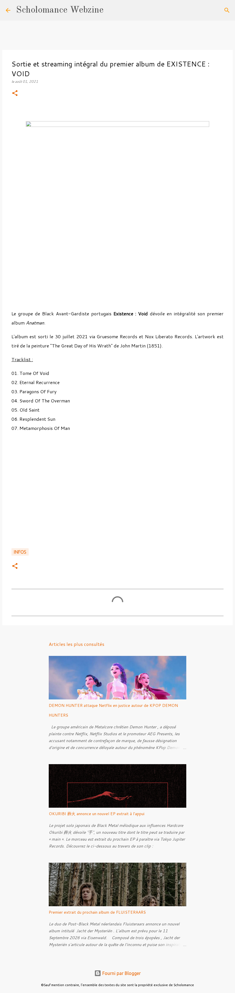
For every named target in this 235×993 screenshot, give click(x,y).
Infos (20, 551)
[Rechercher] (111, 10)
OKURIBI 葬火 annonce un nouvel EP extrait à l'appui (96, 814)
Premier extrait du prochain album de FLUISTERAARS (97, 912)
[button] (14, 93)
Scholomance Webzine (59, 10)
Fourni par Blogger (121, 973)
